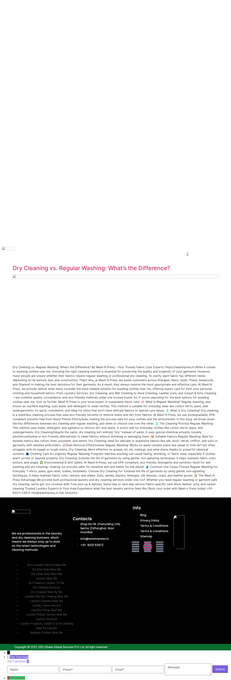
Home (5, 3)
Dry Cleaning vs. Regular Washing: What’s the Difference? (91, 268)
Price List (51, 9)
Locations (69, 9)
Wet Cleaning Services (143, 3)
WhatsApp (18, 678)
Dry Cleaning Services (101, 3)
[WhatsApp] (9, 678)
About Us (20, 3)
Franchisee (39, 3)
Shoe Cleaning (177, 3)
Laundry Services (65, 3)
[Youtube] (159, 546)
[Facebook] (135, 546)
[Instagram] (147, 546)
